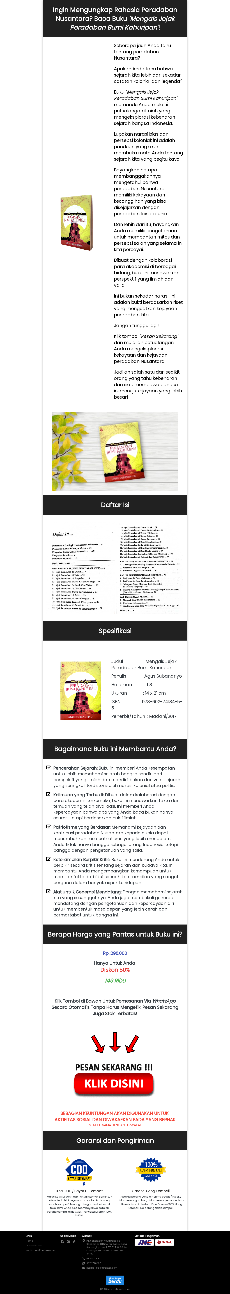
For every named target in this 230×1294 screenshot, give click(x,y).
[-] (62, 1241)
